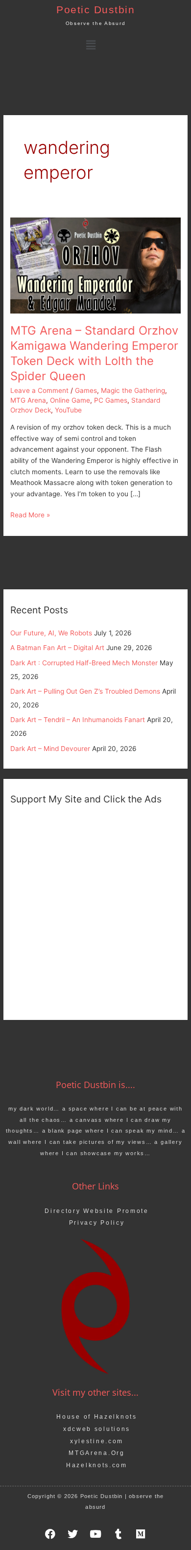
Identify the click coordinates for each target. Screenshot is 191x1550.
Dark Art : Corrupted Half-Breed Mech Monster (84, 663)
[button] (90, 45)
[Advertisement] (95, 911)
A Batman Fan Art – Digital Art (57, 648)
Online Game (70, 400)
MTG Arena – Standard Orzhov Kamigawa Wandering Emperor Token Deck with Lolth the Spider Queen (94, 353)
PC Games (110, 400)
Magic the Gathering (133, 390)
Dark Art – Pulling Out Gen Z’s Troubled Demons (85, 691)
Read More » (30, 514)
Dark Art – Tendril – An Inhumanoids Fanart (77, 720)
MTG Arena (28, 400)
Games (86, 390)
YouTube (68, 410)
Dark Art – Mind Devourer (50, 748)
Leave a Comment (39, 390)
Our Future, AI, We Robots (51, 633)
